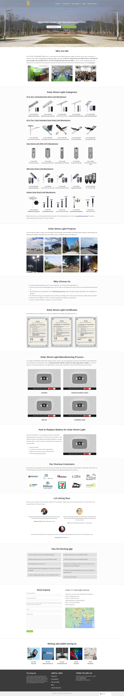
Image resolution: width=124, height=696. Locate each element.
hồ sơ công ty (92, 62)
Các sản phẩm (55, 682)
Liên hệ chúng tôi (56, 687)
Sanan (64, 291)
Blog (52, 684)
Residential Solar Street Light (33, 211)
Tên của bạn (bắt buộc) (30, 593)
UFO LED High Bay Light (62, 663)
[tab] (44, 555)
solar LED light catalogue (82, 216)
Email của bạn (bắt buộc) (31, 598)
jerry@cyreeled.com (82, 677)
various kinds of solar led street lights (48, 58)
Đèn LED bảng (90, 663)
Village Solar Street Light (76, 187)
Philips (57, 291)
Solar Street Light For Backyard (76, 211)
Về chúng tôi (54, 679)
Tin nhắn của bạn (29, 614)
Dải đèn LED (76, 663)
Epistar (60, 291)
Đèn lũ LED (33, 663)
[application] (79, 3)
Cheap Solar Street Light (33, 187)
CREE (53, 291)
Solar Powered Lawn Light (47, 211)
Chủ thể (27, 609)
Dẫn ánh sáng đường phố (48, 663)
